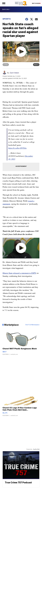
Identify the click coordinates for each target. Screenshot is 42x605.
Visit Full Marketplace (32, 325)
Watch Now (36, 3)
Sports (7, 19)
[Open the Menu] (4, 3)
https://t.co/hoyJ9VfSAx (17, 148)
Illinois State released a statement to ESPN (19, 273)
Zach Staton (14, 73)
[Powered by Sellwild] (36, 449)
